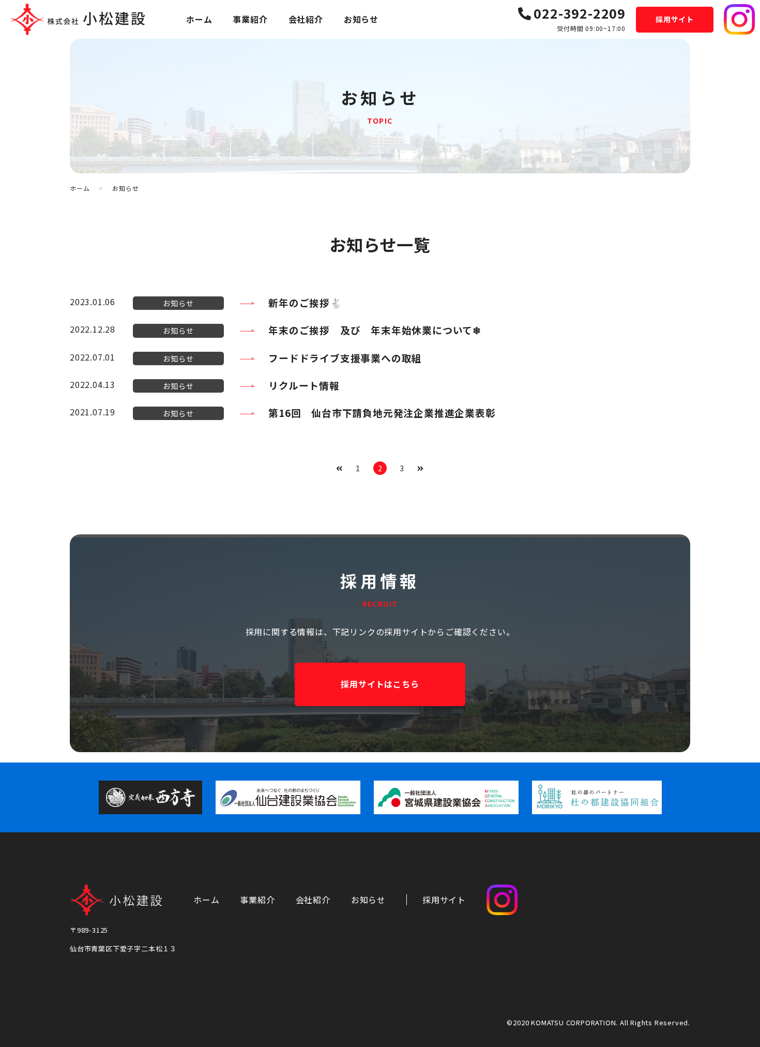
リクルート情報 (304, 385)
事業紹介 (250, 19)
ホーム (199, 19)
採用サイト (675, 19)
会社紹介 (305, 19)
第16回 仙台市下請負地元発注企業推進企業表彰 (381, 413)
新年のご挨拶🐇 (305, 302)
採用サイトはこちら (380, 684)
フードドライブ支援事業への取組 (345, 358)
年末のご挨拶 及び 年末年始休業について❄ (374, 330)
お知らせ (361, 19)
